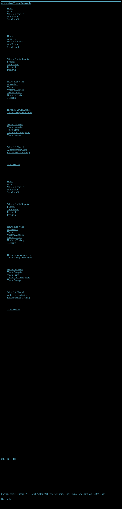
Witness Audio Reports (18, 59)
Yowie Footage (14, 135)
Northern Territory (15, 95)
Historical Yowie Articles (18, 110)
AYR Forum (13, 64)
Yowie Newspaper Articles (19, 112)
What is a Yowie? (15, 14)
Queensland (12, 84)
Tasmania (11, 97)
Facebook (11, 67)
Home (10, 8)
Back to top (6, 499)
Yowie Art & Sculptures (18, 132)
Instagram (11, 69)
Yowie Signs (13, 129)
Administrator (13, 164)
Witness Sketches (15, 124)
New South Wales (15, 81)
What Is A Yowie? (15, 147)
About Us (11, 11)
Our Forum (12, 16)
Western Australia (15, 89)
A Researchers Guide (17, 150)
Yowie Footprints (15, 127)
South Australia (14, 92)
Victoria (11, 87)
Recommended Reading (18, 152)
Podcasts (11, 61)
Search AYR (13, 19)
